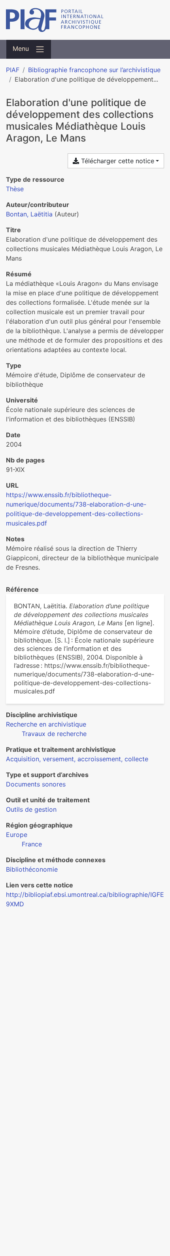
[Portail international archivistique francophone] (85, 20)
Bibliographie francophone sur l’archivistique (94, 70)
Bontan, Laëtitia (29, 214)
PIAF (12, 70)
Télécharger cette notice (116, 161)
